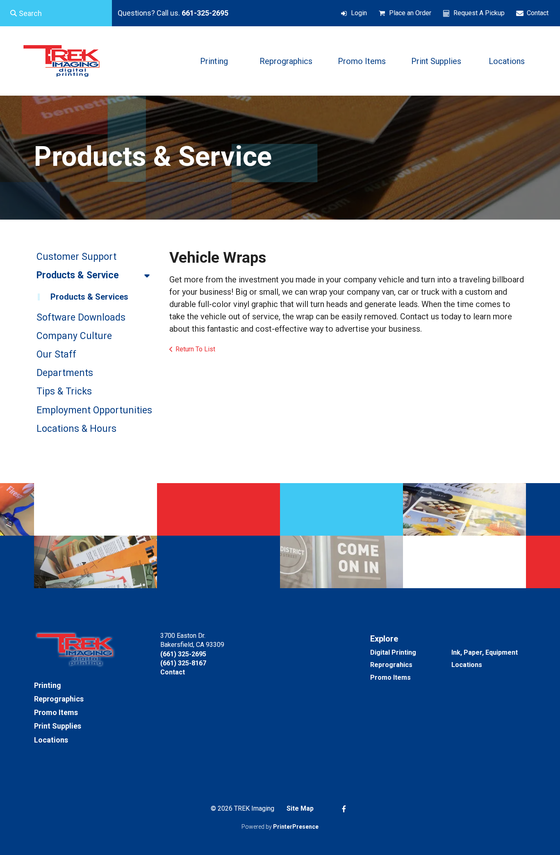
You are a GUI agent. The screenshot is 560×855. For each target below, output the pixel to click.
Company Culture (74, 336)
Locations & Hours (76, 428)
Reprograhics (391, 665)
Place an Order (410, 13)
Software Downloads (80, 317)
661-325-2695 (205, 13)
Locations (507, 61)
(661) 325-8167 (183, 663)
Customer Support (76, 256)
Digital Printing (393, 652)
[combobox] (56, 13)
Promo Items (362, 61)
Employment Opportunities (94, 410)
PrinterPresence (296, 826)
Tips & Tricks (64, 391)
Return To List (195, 349)
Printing (214, 61)
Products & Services (89, 297)
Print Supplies (436, 61)
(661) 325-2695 (183, 654)
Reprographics (286, 61)
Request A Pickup (479, 13)
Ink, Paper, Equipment (484, 652)
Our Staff (56, 354)
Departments (64, 372)
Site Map (300, 808)
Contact (538, 13)
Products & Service (77, 275)
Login (359, 13)
